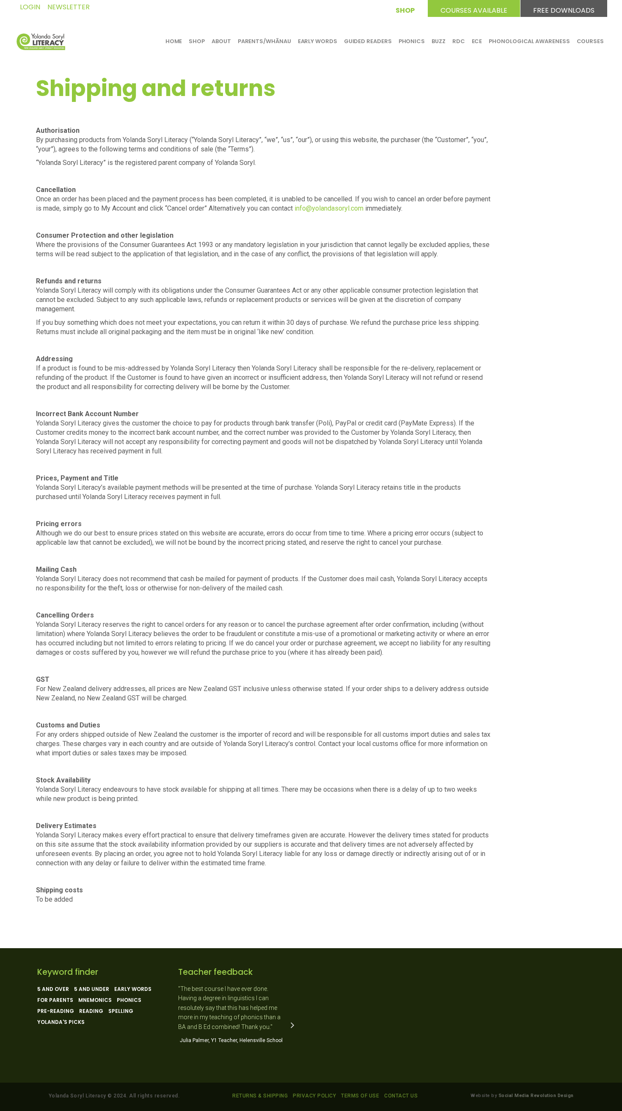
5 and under (91, 989)
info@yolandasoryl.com (329, 208)
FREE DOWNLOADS (563, 9)
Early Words (132, 989)
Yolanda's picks (61, 1022)
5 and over (53, 989)
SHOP (405, 9)
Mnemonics (95, 1000)
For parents (55, 1000)
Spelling (120, 1011)
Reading (91, 1011)
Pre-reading (55, 1011)
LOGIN (30, 7)
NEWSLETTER (68, 7)
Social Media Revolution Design (536, 1095)
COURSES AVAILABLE (473, 9)
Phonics (129, 1000)
